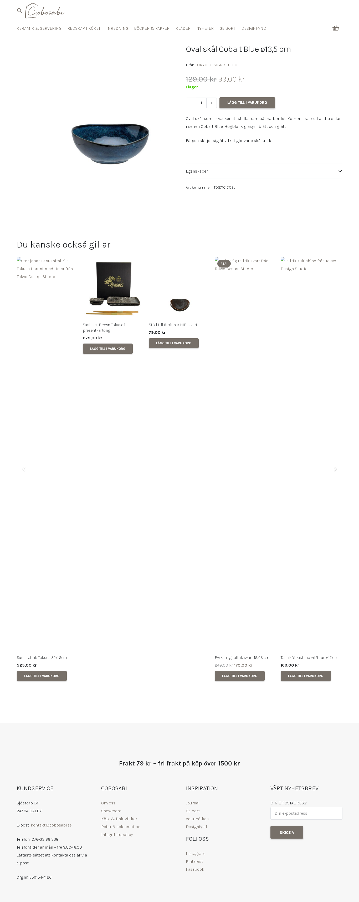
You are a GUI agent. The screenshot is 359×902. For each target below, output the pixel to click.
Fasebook (195, 869)
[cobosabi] (44, 10)
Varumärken (197, 818)
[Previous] (24, 469)
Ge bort (193, 810)
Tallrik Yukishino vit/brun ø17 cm (309, 657)
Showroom (111, 810)
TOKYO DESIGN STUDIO (216, 64)
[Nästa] (335, 469)
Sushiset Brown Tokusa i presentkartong (104, 327)
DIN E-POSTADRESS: (288, 802)
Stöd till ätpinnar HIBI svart (173, 324)
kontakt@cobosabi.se (51, 825)
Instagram (195, 853)
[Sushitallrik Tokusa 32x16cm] (48, 454)
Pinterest (194, 861)
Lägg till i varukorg (247, 102)
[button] (19, 10)
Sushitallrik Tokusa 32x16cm (42, 657)
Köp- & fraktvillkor (119, 818)
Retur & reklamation (120, 826)
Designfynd (196, 826)
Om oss (108, 802)
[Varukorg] (335, 28)
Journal (192, 802)
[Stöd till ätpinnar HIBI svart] (180, 288)
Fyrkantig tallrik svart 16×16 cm (242, 657)
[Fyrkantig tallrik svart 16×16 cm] (245, 454)
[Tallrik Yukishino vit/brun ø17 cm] (311, 454)
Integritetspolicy (117, 834)
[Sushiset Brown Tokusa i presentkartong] (114, 288)
